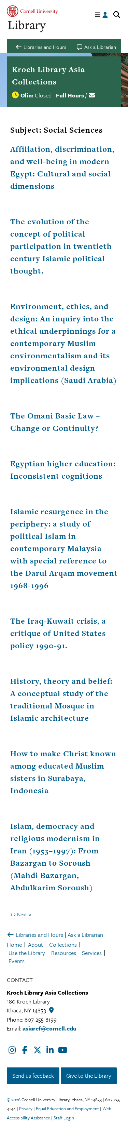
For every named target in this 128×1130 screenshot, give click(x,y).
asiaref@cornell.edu (49, 1028)
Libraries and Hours (38, 934)
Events (17, 961)
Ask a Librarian (85, 934)
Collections (63, 944)
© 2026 (13, 1099)
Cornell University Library (27, 26)
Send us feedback (33, 1075)
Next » (24, 914)
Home (14, 944)
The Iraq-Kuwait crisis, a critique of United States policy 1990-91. (58, 633)
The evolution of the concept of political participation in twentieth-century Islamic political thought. (62, 246)
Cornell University (32, 11)
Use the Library (27, 952)
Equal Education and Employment (67, 1108)
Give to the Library (88, 1075)
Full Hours (70, 95)
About (35, 944)
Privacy (25, 1108)
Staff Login (64, 1117)
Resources (63, 952)
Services (92, 952)
